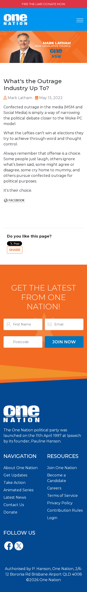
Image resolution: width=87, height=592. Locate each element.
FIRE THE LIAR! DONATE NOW (43, 4)
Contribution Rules (65, 510)
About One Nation (20, 468)
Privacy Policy (60, 503)
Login (52, 518)
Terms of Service (62, 495)
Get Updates (15, 475)
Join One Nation (62, 468)
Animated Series (18, 490)
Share (14, 250)
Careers (54, 488)
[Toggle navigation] (79, 20)
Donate (10, 512)
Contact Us (13, 505)
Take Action (14, 482)
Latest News (14, 497)
